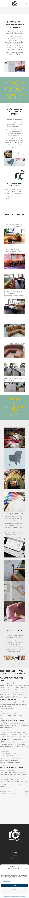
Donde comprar (14, 858)
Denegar (14, 889)
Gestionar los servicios (6, 881)
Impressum (23, 896)
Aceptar (14, 885)
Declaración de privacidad (15, 896)
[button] (27, 868)
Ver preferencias (14, 892)
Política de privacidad (14, 846)
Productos (14, 855)
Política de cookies (7, 896)
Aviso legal (14, 843)
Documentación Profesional (14, 861)
